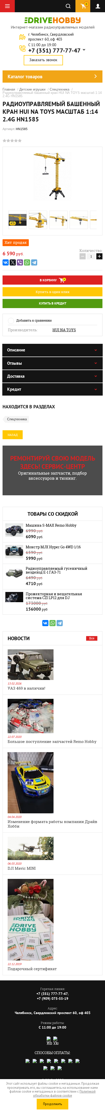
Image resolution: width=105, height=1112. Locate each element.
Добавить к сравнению (34, 320)
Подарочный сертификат (32, 968)
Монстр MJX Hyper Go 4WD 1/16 (53, 547)
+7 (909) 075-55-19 (52, 998)
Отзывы (14, 363)
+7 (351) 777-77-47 (54, 50)
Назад (13, 435)
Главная (9, 89)
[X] (13, 262)
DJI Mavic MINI (22, 868)
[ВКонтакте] (6, 262)
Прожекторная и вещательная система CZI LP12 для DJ (54, 595)
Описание (16, 350)
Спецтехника (59, 89)
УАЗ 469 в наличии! (26, 688)
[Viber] (20, 262)
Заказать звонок (43, 59)
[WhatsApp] (27, 262)
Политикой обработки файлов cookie (64, 1093)
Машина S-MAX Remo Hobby (51, 525)
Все (91, 638)
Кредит (14, 389)
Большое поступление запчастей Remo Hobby (52, 741)
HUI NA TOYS (64, 330)
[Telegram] (34, 262)
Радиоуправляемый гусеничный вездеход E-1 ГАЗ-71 (56, 570)
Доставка (15, 376)
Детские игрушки (32, 89)
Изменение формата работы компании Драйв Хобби (52, 824)
